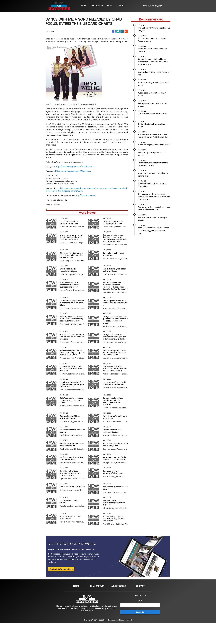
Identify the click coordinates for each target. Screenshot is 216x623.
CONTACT (121, 5)
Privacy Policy (97, 586)
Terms (76, 586)
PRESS (109, 5)
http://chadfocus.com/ (86, 195)
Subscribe (140, 612)
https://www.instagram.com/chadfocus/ (74, 166)
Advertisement (118, 586)
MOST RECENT (97, 5)
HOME (84, 5)
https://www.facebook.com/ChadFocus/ (73, 171)
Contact (140, 586)
